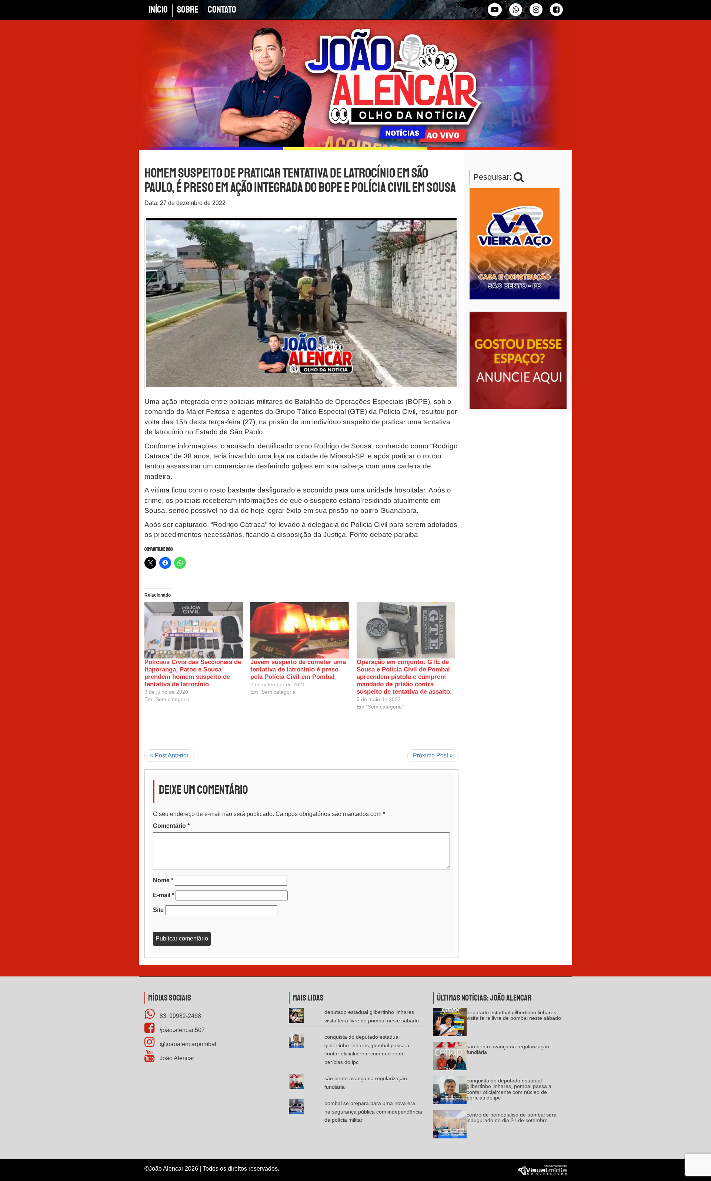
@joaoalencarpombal (187, 1044)
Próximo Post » (433, 755)
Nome (163, 880)
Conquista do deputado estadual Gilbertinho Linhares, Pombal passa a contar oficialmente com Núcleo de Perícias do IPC (509, 1089)
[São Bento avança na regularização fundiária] (450, 1058)
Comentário (171, 826)
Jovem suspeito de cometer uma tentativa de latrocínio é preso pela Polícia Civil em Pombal (298, 669)
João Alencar (176, 1058)
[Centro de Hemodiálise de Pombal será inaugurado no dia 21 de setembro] (450, 1127)
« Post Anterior (169, 755)
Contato (222, 10)
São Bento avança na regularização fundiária (508, 1049)
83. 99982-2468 (179, 1016)
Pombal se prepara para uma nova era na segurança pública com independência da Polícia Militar (373, 1111)
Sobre (187, 10)
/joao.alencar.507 (181, 1030)
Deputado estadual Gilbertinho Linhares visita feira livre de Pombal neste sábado (514, 1015)
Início (158, 10)
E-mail (163, 895)
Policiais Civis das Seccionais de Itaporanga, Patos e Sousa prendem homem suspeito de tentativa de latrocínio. (192, 673)
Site (158, 910)
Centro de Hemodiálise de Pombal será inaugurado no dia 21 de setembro (512, 1117)
